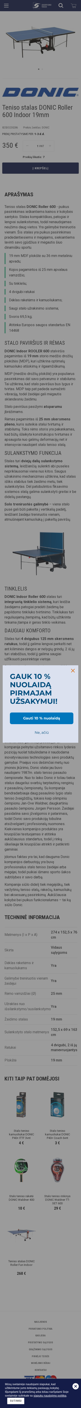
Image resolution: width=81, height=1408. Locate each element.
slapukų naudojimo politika (50, 1395)
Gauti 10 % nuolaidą (41, 718)
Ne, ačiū (42, 732)
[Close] (73, 670)
